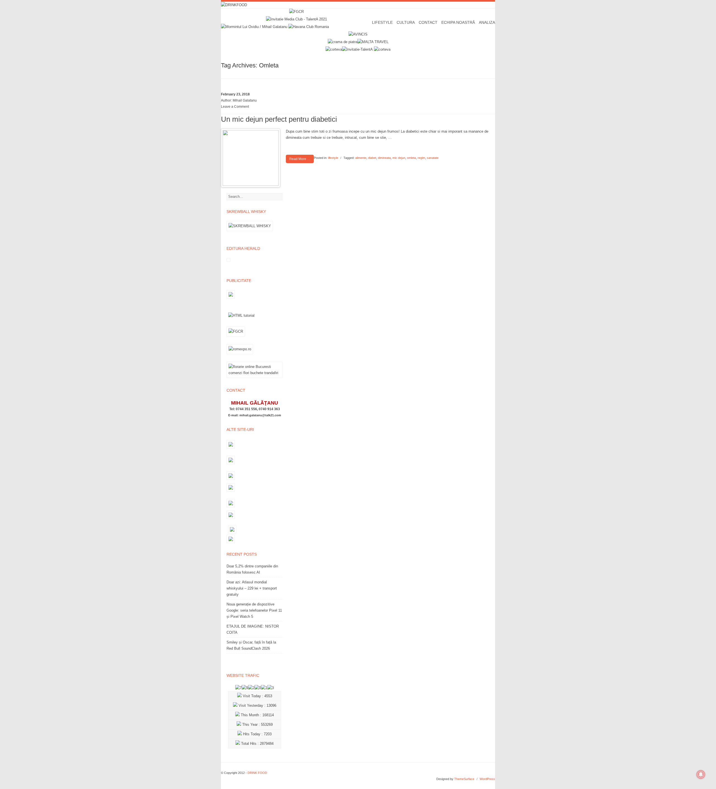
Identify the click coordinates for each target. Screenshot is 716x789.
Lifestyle (382, 22)
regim (421, 157)
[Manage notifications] (700, 774)
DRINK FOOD (257, 772)
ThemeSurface (464, 779)
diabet (372, 157)
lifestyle (333, 157)
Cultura (406, 22)
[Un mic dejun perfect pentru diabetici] (251, 184)
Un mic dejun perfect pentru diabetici (279, 119)
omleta (411, 157)
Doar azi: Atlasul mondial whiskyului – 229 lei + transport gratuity (252, 588)
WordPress (487, 779)
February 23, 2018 (235, 94)
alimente (360, 157)
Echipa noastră (458, 22)
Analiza (487, 22)
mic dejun (398, 157)
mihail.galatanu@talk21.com (260, 415)
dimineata (384, 157)
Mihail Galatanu (245, 100)
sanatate (433, 157)
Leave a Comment (235, 107)
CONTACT (428, 22)
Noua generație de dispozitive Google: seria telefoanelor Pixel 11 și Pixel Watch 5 (254, 610)
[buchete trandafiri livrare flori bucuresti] (254, 378)
